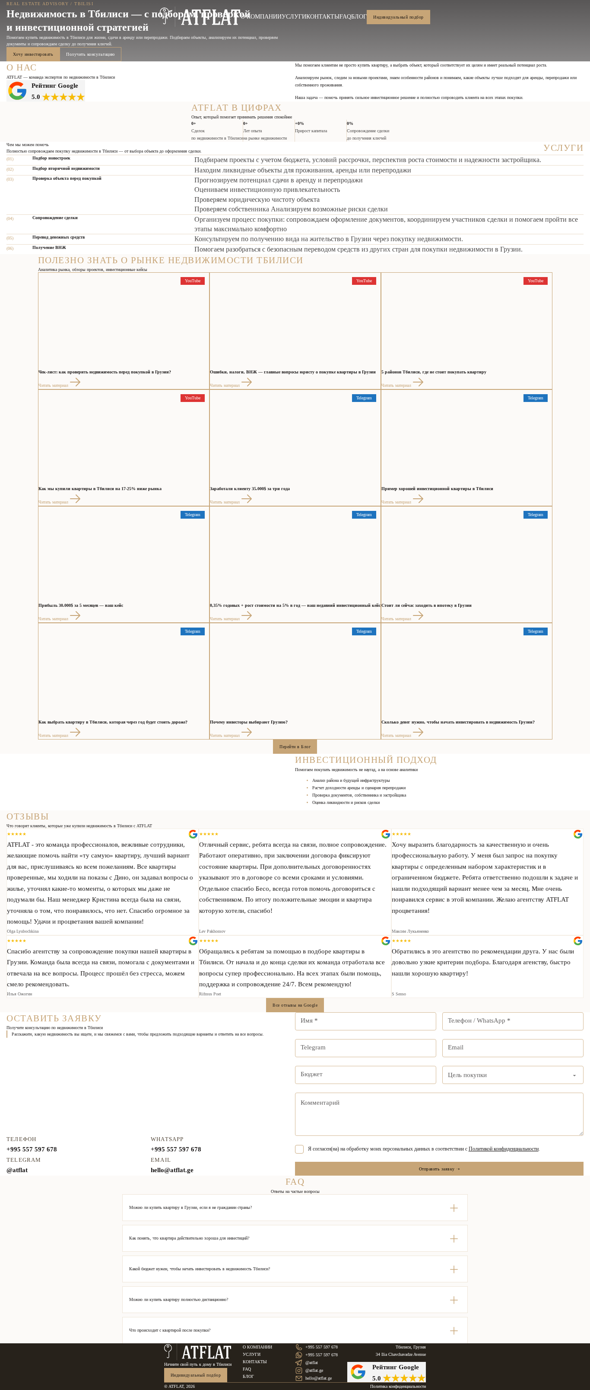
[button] (295, 1207)
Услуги (294, 16)
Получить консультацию (90, 54)
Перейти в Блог (295, 746)
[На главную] (198, 1352)
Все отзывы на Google (295, 1005)
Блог (359, 16)
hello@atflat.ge (172, 1170)
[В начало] (200, 16)
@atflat (17, 1170)
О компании (261, 16)
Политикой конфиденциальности (504, 1149)
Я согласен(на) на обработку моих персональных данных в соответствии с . (424, 1149)
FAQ (345, 16)
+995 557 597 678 (31, 1149)
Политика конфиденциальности (398, 1386)
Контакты (322, 16)
